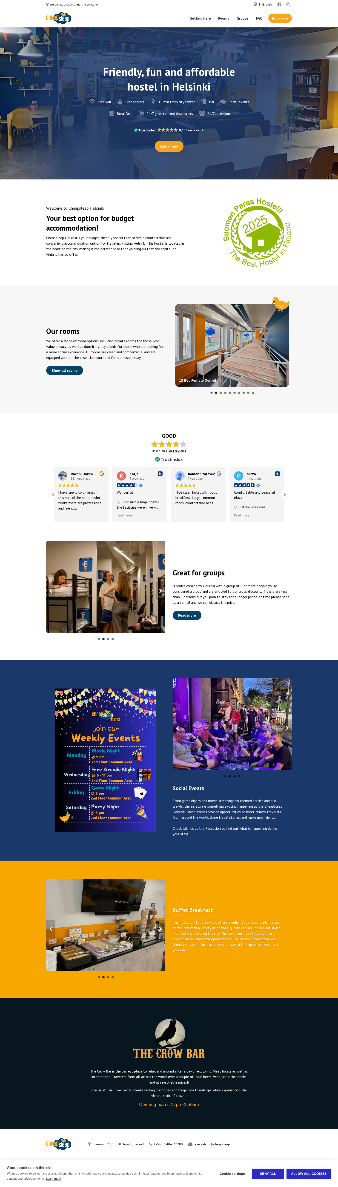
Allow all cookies (309, 1173)
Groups (243, 18)
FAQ (259, 18)
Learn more (53, 1178)
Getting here (200, 18)
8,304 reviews (176, 451)
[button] (284, 494)
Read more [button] (124, 515)
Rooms (223, 18)
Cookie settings (232, 1173)
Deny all (268, 1173)
